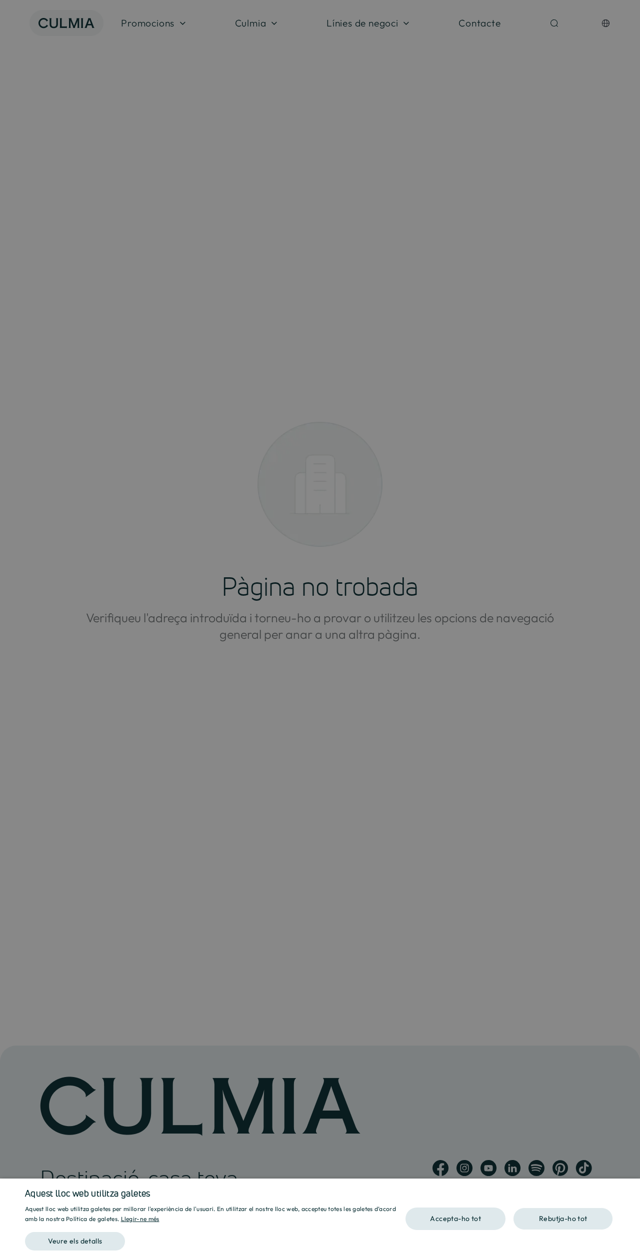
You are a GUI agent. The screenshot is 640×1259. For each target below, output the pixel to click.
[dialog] (320, 1219)
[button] (215, 1238)
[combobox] (627, 1191)
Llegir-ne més (140, 1219)
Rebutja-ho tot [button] (563, 1218)
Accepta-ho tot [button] (455, 1218)
